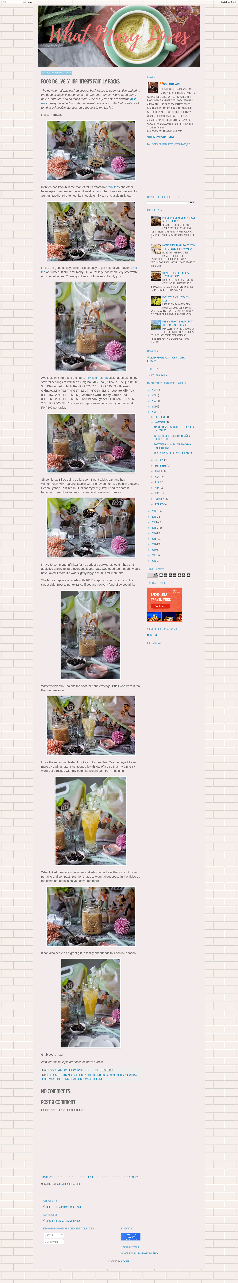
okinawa (132, 1075)
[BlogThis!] (104, 1070)
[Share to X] (107, 1070)
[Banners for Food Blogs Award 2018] (62, 1206)
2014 (154, 538)
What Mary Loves (172, 83)
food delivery (79, 1075)
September (161, 465)
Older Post (134, 1177)
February (159, 498)
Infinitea (90, 1075)
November (160, 422)
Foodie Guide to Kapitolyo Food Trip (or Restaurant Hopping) (178, 247)
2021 (154, 406)
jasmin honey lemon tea (107, 1075)
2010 (154, 560)
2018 (154, 516)
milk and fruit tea (97, 377)
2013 (154, 544)
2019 (154, 511)
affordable (54, 1075)
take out (69, 1079)
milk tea (124, 1075)
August (159, 471)
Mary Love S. (153, 635)
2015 (154, 533)
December (160, 417)
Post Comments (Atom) (67, 1183)
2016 (154, 527)
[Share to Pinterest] (112, 1070)
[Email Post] (96, 1070)
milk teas (114, 187)
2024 (154, 390)
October (159, 460)
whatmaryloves (81, 1079)
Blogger (125, 1261)
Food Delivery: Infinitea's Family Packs (173, 453)
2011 (154, 555)
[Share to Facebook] (110, 1070)
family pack (66, 1075)
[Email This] (102, 1070)
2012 (154, 549)
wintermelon (96, 1079)
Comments (52, 1241)
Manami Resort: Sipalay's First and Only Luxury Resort (177, 323)
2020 (154, 412)
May (157, 487)
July (157, 476)
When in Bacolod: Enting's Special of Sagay (175, 274)
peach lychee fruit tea (53, 1079)
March (158, 493)
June (157, 482)
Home (91, 1177)
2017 (154, 522)
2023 (154, 395)
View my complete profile (160, 136)
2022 (154, 401)
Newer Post (48, 1177)
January (159, 504)
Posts (49, 1235)
